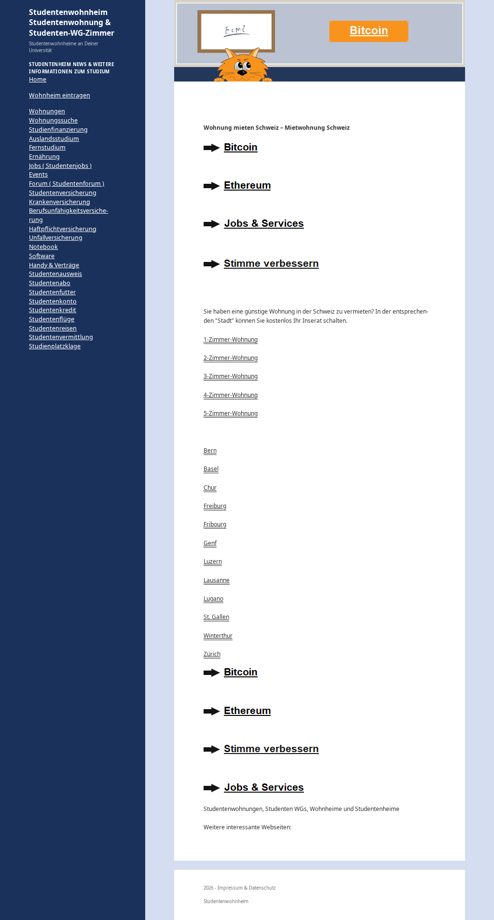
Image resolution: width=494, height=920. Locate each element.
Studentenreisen (53, 328)
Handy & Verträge (54, 265)
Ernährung (44, 156)
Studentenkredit (52, 310)
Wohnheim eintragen (59, 95)
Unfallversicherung (55, 237)
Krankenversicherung (59, 202)
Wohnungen (47, 111)
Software (42, 256)
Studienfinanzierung (58, 129)
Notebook (43, 247)
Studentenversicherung (62, 193)
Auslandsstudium (54, 139)
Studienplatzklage (55, 346)
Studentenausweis (55, 274)
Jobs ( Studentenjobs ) (60, 166)
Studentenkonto (53, 301)
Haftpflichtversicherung (62, 229)
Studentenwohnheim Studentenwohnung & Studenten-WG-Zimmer (71, 22)
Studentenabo (49, 283)
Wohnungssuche (53, 120)
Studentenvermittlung (61, 337)
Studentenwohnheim (226, 901)
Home (37, 79)
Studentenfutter (52, 292)
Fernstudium (47, 147)
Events (38, 174)
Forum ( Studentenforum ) (66, 183)
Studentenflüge (51, 319)
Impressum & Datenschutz (247, 888)
